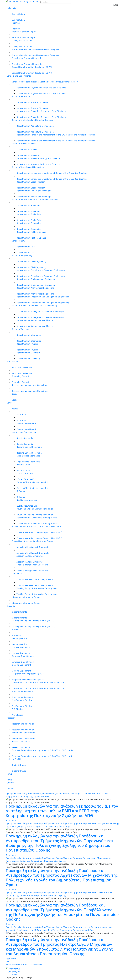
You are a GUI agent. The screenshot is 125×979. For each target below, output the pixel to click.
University (11, 8)
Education (11, 606)
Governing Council (20, 376)
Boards (15, 408)
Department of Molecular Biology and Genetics (38, 158)
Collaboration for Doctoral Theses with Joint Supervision (38, 682)
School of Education (21, 96)
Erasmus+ (16, 629)
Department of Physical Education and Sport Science (41, 87)
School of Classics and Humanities (28, 167)
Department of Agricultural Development (35, 126)
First (8, 964)
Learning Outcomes (21, 647)
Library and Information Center (26, 597)
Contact (10, 782)
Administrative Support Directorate (32, 547)
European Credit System (23, 656)
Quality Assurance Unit (22, 40)
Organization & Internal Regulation (27, 58)
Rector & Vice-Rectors (22, 367)
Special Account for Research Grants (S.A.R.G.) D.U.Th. (37, 526)
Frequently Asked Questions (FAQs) (28, 673)
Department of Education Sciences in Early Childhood (41, 111)
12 (28, 964)
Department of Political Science (31, 232)
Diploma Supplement (21, 665)
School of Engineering (22, 255)
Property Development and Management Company (35, 49)
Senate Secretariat (25, 438)
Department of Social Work (29, 205)
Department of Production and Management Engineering (42, 296)
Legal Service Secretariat (28, 456)
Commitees (17, 573)
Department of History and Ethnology (34, 190)
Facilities (16, 23)
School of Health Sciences (24, 143)
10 (25, 964)
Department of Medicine (27, 149)
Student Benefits (19, 612)
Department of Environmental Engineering (35, 279)
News (9, 774)
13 (31, 964)
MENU (116, 5)
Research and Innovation (23, 724)
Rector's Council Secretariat (29, 447)
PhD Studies (17, 709)
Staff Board (21, 414)
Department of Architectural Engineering (35, 288)
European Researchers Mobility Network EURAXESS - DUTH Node (42, 750)
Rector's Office (23, 464)
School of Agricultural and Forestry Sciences (32, 120)
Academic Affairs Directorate (29, 556)
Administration (13, 361)
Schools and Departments (19, 76)
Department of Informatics (28, 335)
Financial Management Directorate (32, 564)
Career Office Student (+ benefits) (32, 482)
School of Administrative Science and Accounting (34, 305)
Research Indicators (21, 741)
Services (11, 403)
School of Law (18, 241)
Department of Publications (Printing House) (37, 517)
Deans (14, 394)
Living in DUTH (14, 759)
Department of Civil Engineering (31, 261)
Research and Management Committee (29, 385)
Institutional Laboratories (23, 732)
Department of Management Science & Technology (40, 311)
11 (26, 964)
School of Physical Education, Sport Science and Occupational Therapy (45, 81)
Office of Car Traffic (25, 473)
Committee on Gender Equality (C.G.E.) (34, 579)
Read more (11, 820)
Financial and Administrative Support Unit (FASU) (39, 532)
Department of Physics (27, 344)
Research (11, 718)
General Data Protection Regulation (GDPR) (32, 67)
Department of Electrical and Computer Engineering (40, 270)
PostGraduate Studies (22, 700)
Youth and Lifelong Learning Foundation (34, 509)
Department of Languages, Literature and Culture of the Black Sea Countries (51, 173)
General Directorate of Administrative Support (33, 541)
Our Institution (18, 14)
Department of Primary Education (32, 102)
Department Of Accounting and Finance (34, 320)
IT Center (20, 491)
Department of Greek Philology (30, 182)
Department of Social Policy (29, 214)
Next (36, 964)
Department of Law (25, 246)
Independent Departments (24, 432)
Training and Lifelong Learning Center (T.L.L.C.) (33, 620)
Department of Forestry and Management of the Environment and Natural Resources (55, 135)
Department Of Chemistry (28, 352)
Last (40, 964)
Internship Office (19, 638)
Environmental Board (26, 423)
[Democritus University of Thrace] (22, 1)
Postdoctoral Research (22, 691)
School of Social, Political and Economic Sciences (35, 199)
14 (33, 964)
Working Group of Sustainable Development (36, 588)
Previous (14, 964)
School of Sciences (20, 329)
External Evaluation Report (24, 31)
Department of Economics (28, 223)
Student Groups (19, 765)
